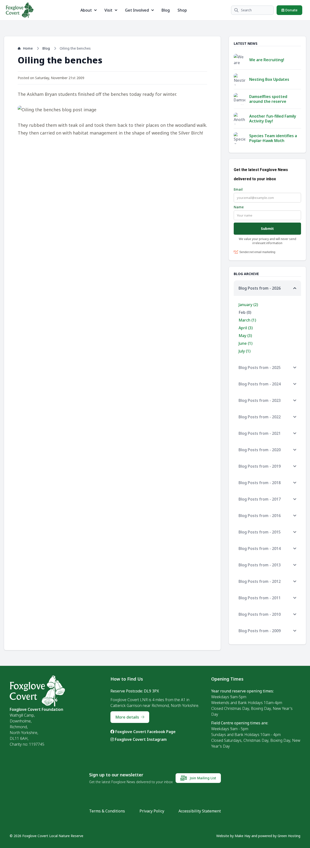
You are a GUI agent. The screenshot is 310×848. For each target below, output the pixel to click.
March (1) (247, 320)
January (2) (248, 304)
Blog (166, 10)
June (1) (245, 343)
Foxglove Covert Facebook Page (145, 731)
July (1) (244, 351)
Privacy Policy (152, 811)
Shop (182, 10)
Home (28, 48)
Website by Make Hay (233, 835)
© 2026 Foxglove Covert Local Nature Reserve (46, 835)
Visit (108, 10)
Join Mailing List (202, 778)
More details (127, 717)
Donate (290, 10)
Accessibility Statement (199, 811)
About (86, 10)
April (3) (246, 327)
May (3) (245, 335)
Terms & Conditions (107, 811)
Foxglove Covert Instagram (140, 739)
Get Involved (137, 10)
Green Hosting (289, 835)
